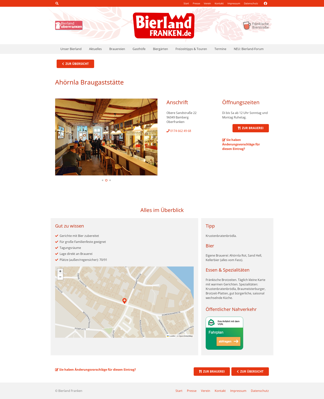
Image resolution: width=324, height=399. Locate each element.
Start (186, 3)
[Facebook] (265, 3)
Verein (207, 3)
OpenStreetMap (186, 336)
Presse (196, 3)
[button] (57, 3)
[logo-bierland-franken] (164, 25)
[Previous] (60, 137)
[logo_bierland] (70, 25)
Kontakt (219, 3)
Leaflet (172, 336)
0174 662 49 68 (180, 131)
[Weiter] (152, 137)
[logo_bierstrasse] (255, 25)
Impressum (233, 3)
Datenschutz (251, 3)
